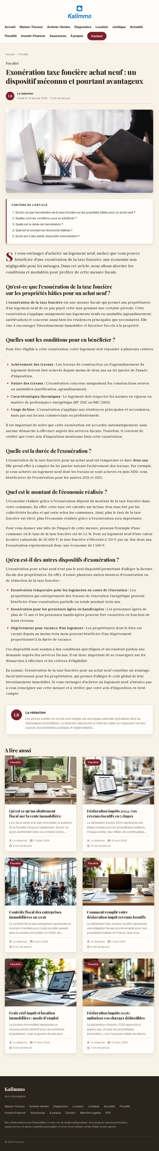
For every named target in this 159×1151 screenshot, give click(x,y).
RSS (108, 1112)
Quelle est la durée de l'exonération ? (39, 224)
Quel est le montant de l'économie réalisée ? (44, 230)
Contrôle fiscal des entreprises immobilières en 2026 (35, 914)
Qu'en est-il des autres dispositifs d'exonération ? (48, 236)
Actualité (136, 27)
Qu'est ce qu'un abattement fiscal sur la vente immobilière (35, 813)
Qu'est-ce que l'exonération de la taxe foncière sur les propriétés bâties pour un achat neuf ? (75, 212)
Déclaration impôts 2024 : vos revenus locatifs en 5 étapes (112, 813)
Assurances (58, 36)
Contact (97, 36)
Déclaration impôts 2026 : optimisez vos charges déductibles (116, 1015)
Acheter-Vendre (58, 27)
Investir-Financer (33, 36)
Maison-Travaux (31, 27)
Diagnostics (82, 27)
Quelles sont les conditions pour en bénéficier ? (46, 218)
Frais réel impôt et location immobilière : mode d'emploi (33, 1015)
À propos (77, 36)
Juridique (119, 27)
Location (102, 27)
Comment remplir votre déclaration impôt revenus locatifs (116, 914)
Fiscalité (11, 36)
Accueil (10, 27)
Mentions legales (90, 1112)
